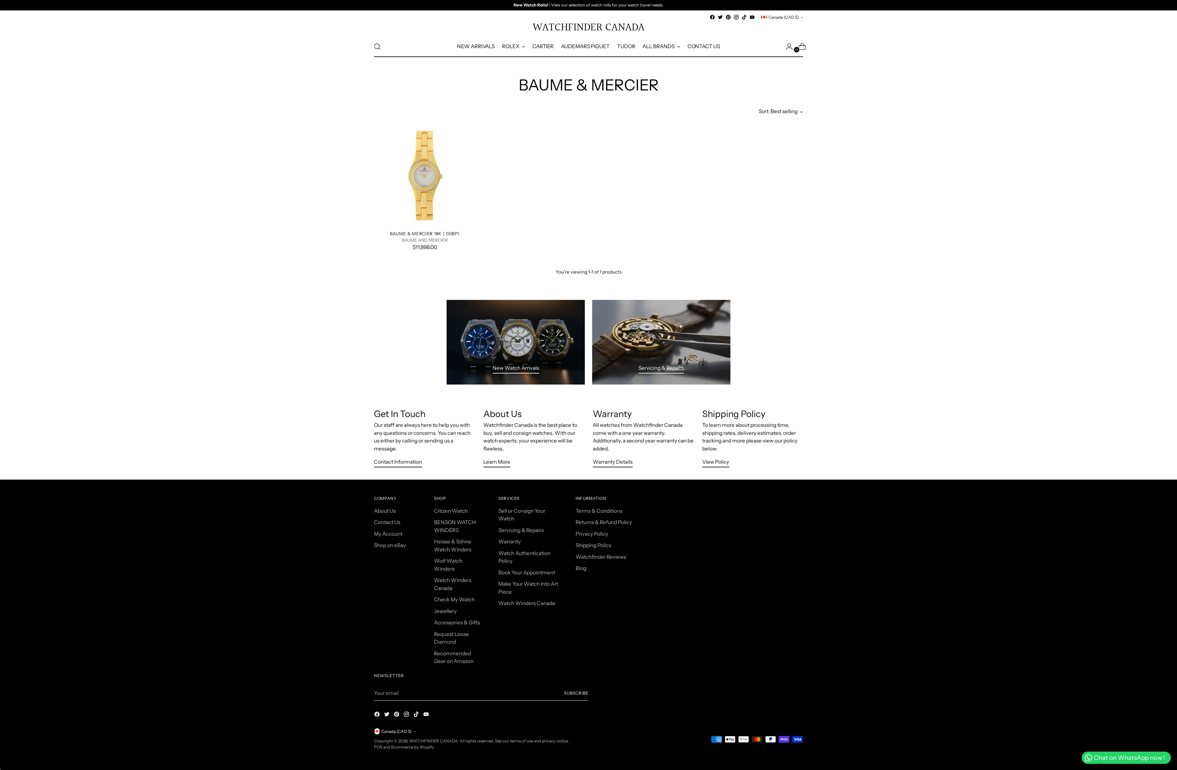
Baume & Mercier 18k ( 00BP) (425, 233)
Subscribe (576, 693)
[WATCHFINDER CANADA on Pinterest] (728, 17)
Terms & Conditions (599, 511)
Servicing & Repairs (521, 530)
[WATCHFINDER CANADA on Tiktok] (744, 17)
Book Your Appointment (526, 572)
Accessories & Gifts (457, 622)
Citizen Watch (451, 511)
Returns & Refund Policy (604, 522)
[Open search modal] (377, 46)
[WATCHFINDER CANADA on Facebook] (712, 17)
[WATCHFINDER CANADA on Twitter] (720, 17)
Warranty (509, 541)
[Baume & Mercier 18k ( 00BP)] (424, 175)
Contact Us (387, 522)
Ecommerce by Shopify (412, 747)
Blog (581, 568)
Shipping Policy (593, 545)
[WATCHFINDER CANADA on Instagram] (736, 17)
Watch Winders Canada (526, 603)
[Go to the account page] (787, 46)
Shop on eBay (390, 545)
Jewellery (445, 611)
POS (378, 747)
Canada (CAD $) (783, 17)
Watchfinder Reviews (601, 557)
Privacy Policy (592, 534)
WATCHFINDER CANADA (433, 740)
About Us (385, 511)
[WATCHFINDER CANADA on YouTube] (752, 17)
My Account (388, 534)
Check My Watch (454, 599)
